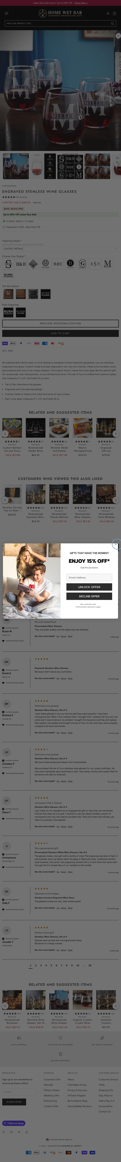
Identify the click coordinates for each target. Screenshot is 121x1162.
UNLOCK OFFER (89, 587)
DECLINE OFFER (89, 596)
